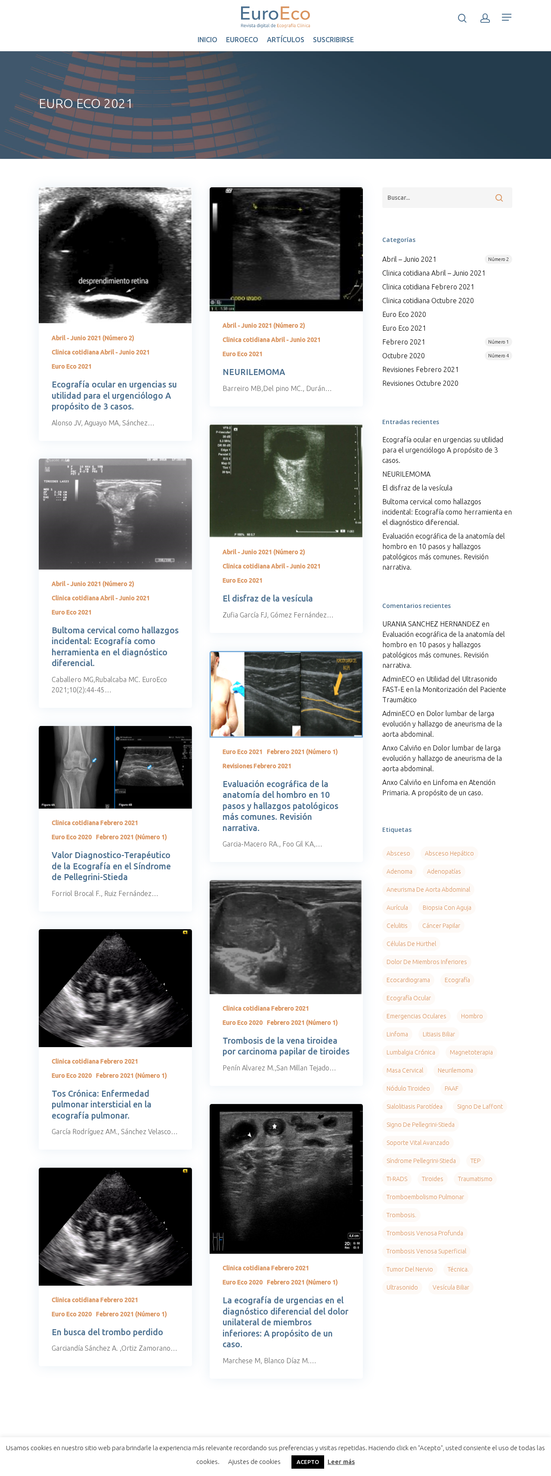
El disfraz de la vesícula (417, 488)
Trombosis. (401, 1215)
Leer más (341, 1461)
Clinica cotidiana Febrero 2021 (95, 822)
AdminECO (398, 679)
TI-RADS (397, 1178)
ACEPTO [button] (308, 1462)
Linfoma (397, 1034)
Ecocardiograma (408, 980)
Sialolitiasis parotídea (415, 1106)
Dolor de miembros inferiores (427, 961)
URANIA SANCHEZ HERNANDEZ (431, 624)
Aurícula (397, 907)
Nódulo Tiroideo (408, 1088)
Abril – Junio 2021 (445, 259)
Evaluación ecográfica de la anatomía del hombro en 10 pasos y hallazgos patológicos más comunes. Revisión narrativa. (443, 551)
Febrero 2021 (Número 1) (302, 751)
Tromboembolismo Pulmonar (425, 1197)
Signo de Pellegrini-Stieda (421, 1124)
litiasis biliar (439, 1034)
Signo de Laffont (480, 1106)
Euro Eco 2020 (72, 837)
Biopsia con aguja (447, 907)
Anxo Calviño (401, 748)
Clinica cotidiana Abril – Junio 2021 (434, 273)
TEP (475, 1160)
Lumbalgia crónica (411, 1052)
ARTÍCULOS (285, 39)
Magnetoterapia (471, 1052)
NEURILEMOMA (406, 474)
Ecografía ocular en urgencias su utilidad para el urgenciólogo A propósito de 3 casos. (442, 450)
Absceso (398, 853)
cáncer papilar (441, 925)
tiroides (432, 1178)
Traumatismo (475, 1178)
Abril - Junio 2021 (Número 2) (93, 338)
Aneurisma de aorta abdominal (428, 889)
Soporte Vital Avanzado (418, 1142)
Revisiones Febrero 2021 (257, 766)
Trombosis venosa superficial (426, 1251)
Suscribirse (333, 39)
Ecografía (457, 980)
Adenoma (399, 871)
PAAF (451, 1088)
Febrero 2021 (445, 342)
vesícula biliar (451, 1287)
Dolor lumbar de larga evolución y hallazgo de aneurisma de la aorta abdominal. (442, 724)
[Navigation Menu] (507, 17)
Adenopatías (444, 871)
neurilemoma (455, 1070)
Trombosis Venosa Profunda (425, 1233)
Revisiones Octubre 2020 (420, 383)
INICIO (207, 39)
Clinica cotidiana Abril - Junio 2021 (101, 352)
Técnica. (458, 1269)
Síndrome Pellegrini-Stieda (421, 1160)
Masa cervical (405, 1070)
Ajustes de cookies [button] (254, 1461)
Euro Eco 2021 (72, 366)
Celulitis (397, 925)
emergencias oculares (416, 1016)
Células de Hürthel (411, 943)
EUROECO (242, 39)
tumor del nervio (410, 1269)
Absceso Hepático (449, 853)
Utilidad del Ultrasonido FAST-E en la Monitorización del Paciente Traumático (444, 689)
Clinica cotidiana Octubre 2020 (428, 300)
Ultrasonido (402, 1287)
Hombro (472, 1016)
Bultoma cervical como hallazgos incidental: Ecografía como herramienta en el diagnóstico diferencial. (447, 512)
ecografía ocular (409, 998)
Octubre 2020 (445, 356)
